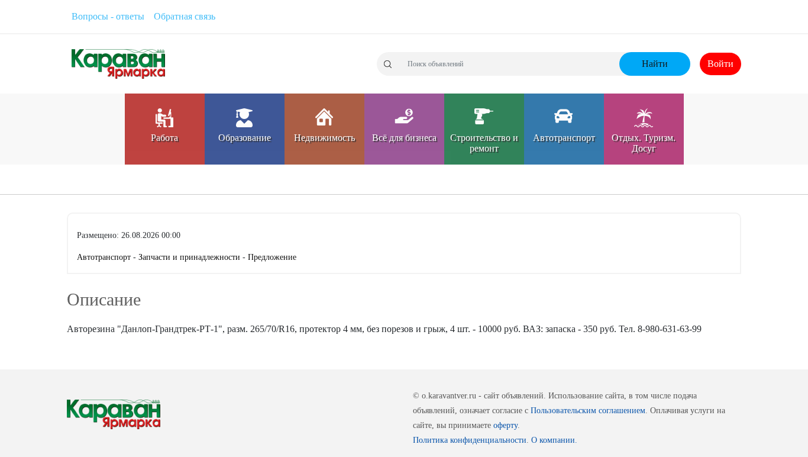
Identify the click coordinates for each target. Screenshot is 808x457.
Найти (655, 64)
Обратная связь (184, 16)
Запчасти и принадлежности (190, 257)
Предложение (272, 257)
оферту (505, 425)
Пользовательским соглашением (588, 410)
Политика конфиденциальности (469, 440)
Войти (720, 64)
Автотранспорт (105, 257)
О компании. (554, 440)
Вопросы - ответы (108, 16)
